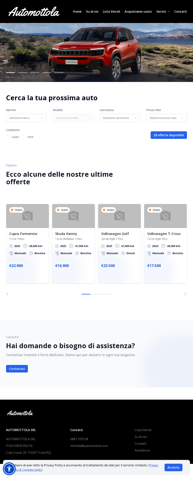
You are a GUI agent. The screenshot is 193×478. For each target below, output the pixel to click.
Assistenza (142, 450)
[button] (9, 468)
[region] (96, 250)
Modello (58, 110)
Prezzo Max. (153, 110)
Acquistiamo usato (138, 11)
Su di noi (92, 11)
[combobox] (26, 118)
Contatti (180, 11)
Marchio (11, 110)
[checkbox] (7, 137)
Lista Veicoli (111, 11)
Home (77, 11)
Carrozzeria (106, 110)
